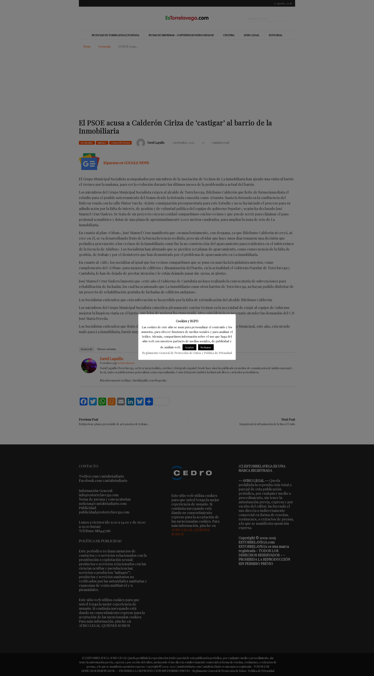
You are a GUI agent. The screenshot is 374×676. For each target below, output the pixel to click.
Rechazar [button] (205, 347)
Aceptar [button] (189, 347)
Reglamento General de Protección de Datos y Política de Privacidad (187, 353)
